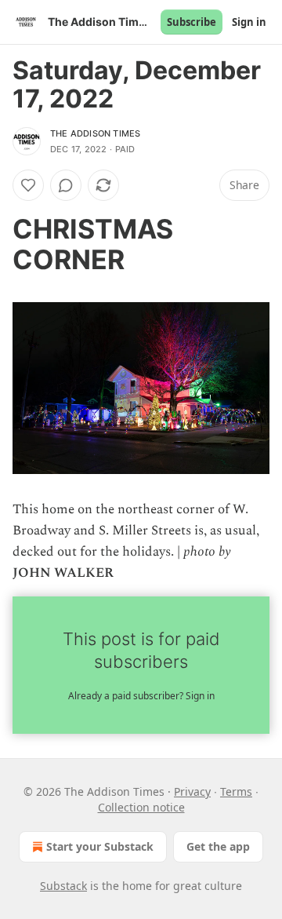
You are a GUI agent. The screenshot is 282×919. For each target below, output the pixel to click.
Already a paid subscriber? (141, 695)
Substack (63, 885)
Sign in (249, 22)
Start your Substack (100, 846)
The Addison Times (95, 133)
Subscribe (191, 22)
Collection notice (141, 807)
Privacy (192, 791)
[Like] (28, 185)
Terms (236, 791)
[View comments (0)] (65, 185)
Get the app (218, 846)
